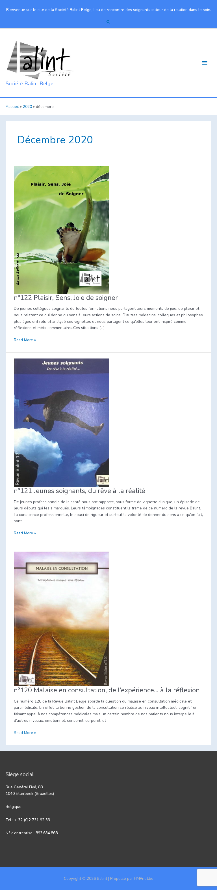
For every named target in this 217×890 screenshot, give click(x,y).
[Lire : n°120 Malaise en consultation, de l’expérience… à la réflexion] (61, 618)
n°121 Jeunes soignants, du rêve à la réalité (79, 490)
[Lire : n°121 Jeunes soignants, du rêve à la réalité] (61, 422)
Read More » (25, 340)
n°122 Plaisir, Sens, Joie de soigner (66, 297)
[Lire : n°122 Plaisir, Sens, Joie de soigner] (61, 229)
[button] (108, 21)
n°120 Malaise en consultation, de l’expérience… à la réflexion (107, 690)
